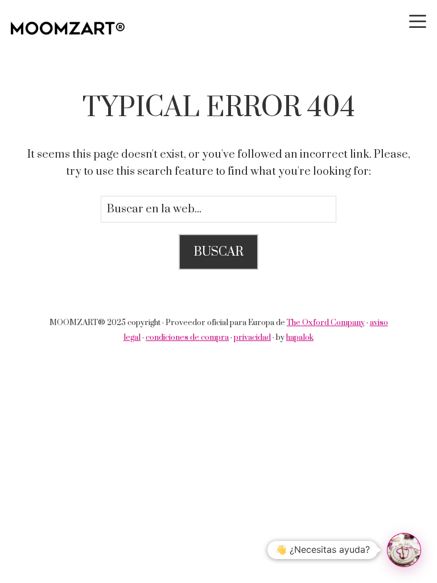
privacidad (252, 337)
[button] (404, 550)
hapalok (300, 337)
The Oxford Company (326, 323)
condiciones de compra (187, 337)
